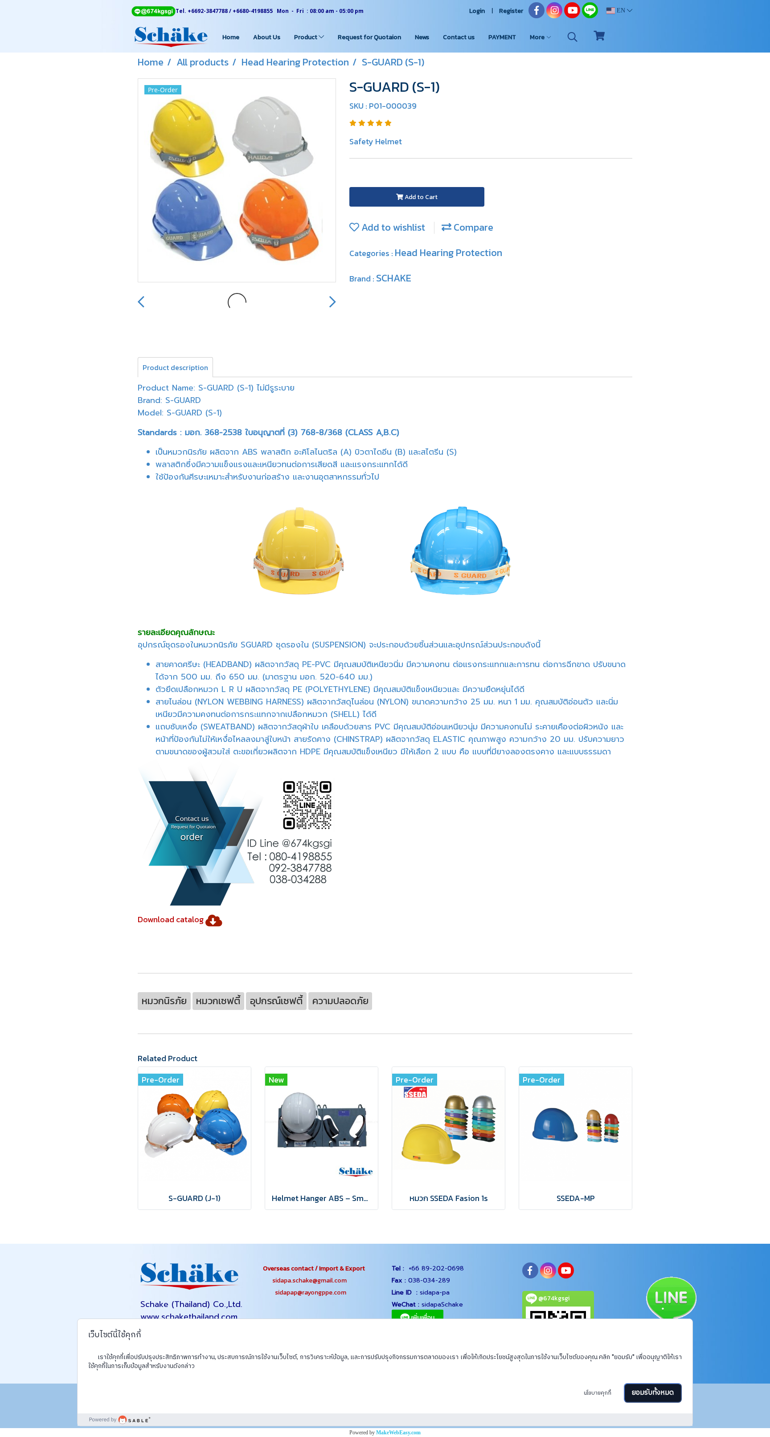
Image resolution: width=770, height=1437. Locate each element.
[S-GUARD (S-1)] (237, 181)
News (422, 37)
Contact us (459, 37)
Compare (472, 227)
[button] (572, 36)
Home (230, 37)
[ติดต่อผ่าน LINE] (671, 1300)
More (538, 37)
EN (621, 10)
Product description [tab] (175, 367)
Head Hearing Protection (448, 252)
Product (306, 37)
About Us (266, 37)
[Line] (153, 11)
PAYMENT (502, 37)
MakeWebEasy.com (398, 1432)
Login (477, 11)
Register (511, 11)
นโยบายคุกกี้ (597, 1393)
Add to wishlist (392, 227)
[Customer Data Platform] (385, 1419)
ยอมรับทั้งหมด (653, 1393)
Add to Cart (420, 197)
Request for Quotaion (369, 37)
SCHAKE (393, 278)
